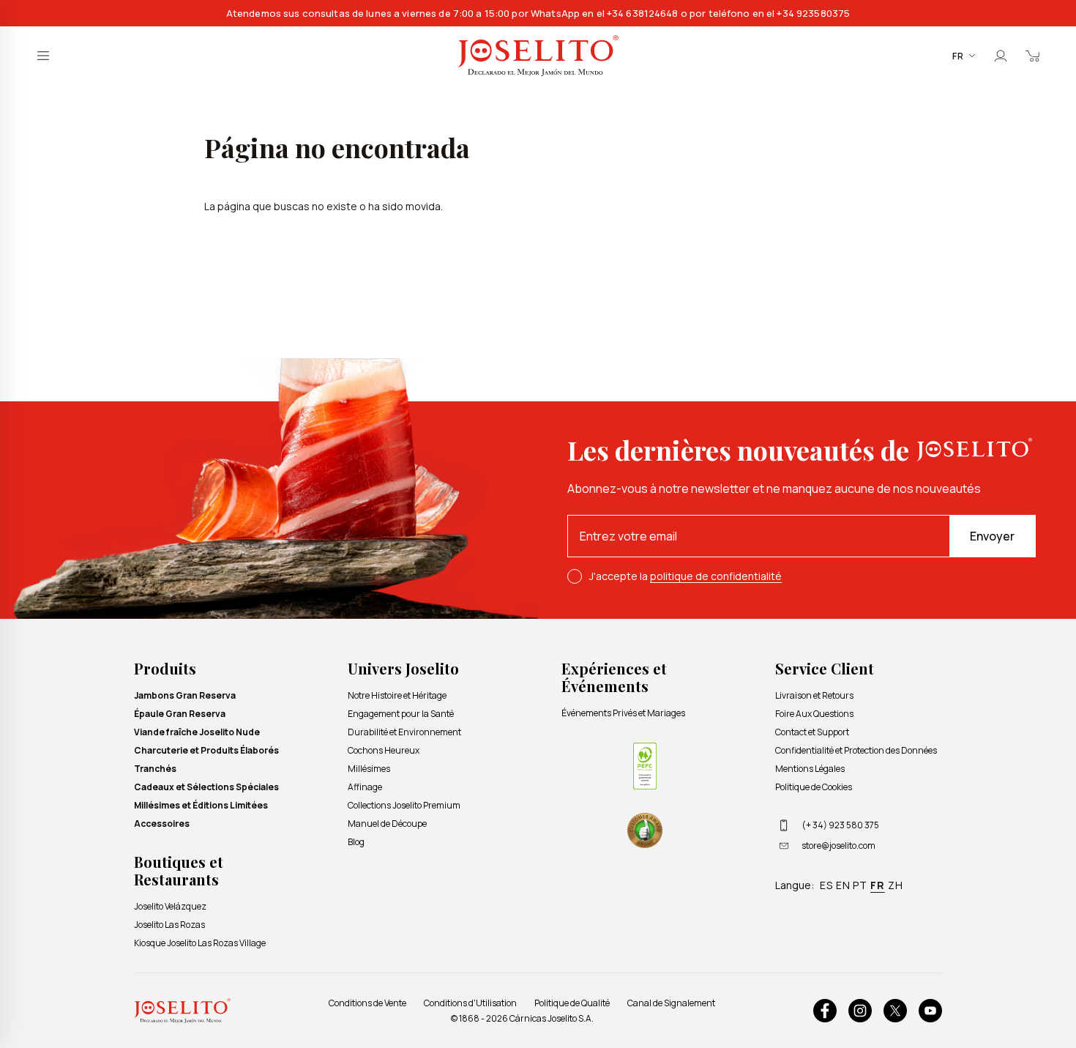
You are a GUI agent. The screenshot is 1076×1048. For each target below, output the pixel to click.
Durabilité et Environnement (404, 732)
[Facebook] (825, 1010)
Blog (356, 842)
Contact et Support (812, 732)
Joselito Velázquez (170, 906)
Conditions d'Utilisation (470, 1003)
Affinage (365, 787)
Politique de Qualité (572, 1003)
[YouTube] (930, 1010)
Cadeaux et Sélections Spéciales (206, 787)
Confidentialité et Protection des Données (856, 750)
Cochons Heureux (383, 750)
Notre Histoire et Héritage (397, 695)
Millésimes (369, 768)
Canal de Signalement (671, 1003)
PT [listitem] (860, 885)
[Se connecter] (1000, 55)
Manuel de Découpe (387, 823)
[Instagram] (860, 1010)
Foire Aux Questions (814, 713)
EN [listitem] (843, 885)
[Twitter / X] (895, 1010)
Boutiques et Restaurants (178, 870)
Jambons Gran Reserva (185, 695)
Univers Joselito (403, 668)
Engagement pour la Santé (401, 713)
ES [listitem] (826, 885)
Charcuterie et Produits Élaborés (206, 750)
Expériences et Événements (614, 677)
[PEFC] (645, 766)
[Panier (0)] (1032, 55)
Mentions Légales (810, 768)
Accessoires (162, 823)
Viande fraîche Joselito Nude (197, 732)
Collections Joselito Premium (404, 805)
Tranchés (155, 768)
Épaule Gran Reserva (179, 713)
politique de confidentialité (716, 576)
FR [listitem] (877, 885)
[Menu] (43, 55)
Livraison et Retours (814, 695)
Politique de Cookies (813, 787)
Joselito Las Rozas (169, 924)
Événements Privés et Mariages (623, 713)
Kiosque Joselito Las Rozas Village (200, 943)
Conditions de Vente (367, 1003)
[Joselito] (538, 56)
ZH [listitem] (895, 885)
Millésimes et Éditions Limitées (201, 805)
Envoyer (992, 536)
